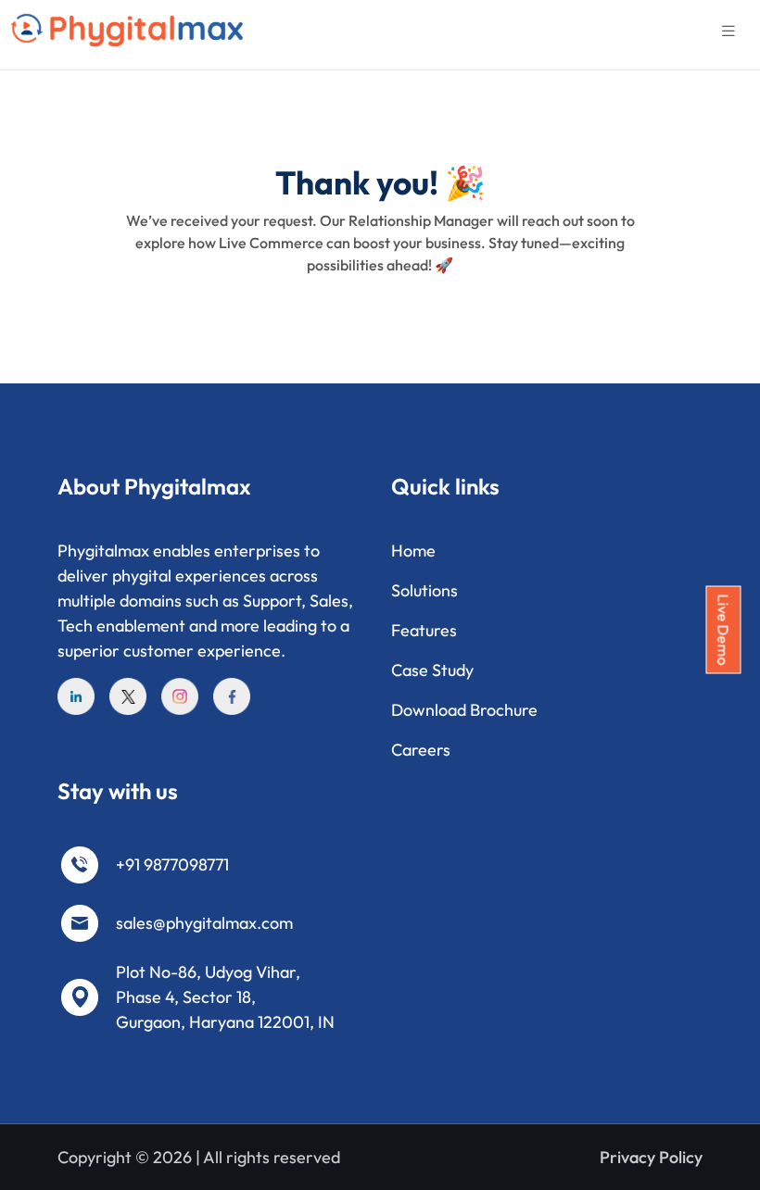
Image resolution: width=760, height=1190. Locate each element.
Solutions (424, 590)
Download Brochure (464, 709)
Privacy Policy (651, 1157)
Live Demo (724, 630)
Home (413, 550)
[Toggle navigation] (728, 31)
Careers (420, 749)
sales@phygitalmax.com (204, 922)
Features (424, 630)
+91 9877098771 (172, 864)
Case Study (432, 670)
